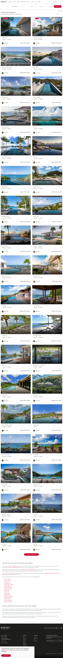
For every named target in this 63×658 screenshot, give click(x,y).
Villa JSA (4, 365)
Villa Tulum (4, 484)
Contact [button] (39, 1)
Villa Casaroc (36, 276)
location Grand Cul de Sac (8, 584)
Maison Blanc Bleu (6, 156)
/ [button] (60, 1)
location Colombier (7, 580)
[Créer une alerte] (55, 14)
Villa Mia (35, 514)
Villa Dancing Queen (38, 37)
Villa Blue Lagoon (6, 514)
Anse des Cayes (25, 644)
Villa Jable (4, 305)
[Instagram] (56, 628)
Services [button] (28, 1)
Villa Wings (35, 454)
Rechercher (57, 6)
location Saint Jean (7, 586)
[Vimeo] (59, 628)
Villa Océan (4, 335)
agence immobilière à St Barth (14, 567)
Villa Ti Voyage (36, 97)
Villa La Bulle (36, 484)
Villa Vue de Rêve (6, 454)
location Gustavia (7, 579)
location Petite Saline (8, 589)
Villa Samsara (36, 305)
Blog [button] (36, 1)
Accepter (6, 655)
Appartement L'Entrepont (39, 365)
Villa (34, 639)
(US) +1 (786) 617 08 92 (4, 642)
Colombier (24, 643)
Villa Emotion (36, 186)
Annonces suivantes (31, 554)
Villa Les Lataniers (37, 246)
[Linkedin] (61, 628)
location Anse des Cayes (8, 596)
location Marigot (7, 594)
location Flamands (7, 583)
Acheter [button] (14, 1)
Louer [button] (18, 1)
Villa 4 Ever (36, 216)
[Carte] (52, 14)
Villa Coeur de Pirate (7, 67)
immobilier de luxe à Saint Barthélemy (28, 569)
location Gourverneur (8, 600)
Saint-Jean (24, 640)
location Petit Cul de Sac (8, 601)
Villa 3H (35, 127)
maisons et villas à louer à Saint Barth (51, 573)
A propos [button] (32, 1)
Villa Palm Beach (6, 216)
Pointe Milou (25, 638)
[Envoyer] (61, 641)
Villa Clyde (4, 395)
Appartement (36, 638)
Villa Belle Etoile (37, 335)
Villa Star (35, 544)
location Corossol (7, 598)
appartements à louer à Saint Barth (8, 574)
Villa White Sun (5, 127)
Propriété (35, 640)
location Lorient (7, 593)
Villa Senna (35, 395)
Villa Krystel (4, 97)
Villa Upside (4, 186)
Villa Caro (35, 156)
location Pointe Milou (8, 587)
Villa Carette (5, 246)
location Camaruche (7, 597)
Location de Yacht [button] (23, 1)
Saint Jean (24, 639)
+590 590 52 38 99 (3, 641)
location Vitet (6, 590)
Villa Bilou (4, 37)
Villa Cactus (36, 67)
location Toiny (6, 591)
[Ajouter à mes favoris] (33, 18)
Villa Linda (4, 544)
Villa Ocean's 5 (5, 276)
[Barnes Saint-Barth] (6, 2)
